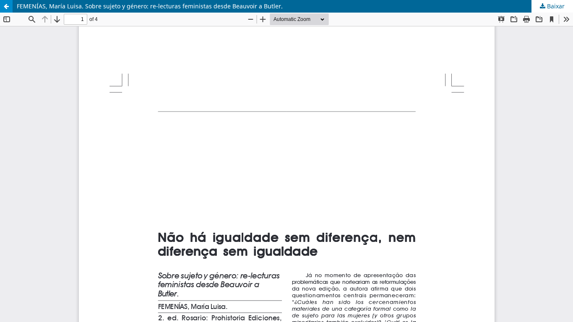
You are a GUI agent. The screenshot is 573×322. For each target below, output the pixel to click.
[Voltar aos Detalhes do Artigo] (6, 6)
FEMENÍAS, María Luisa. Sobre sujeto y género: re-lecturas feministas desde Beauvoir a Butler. (150, 6)
